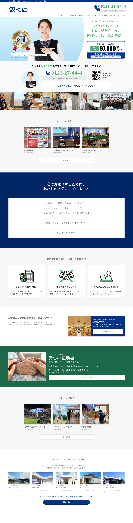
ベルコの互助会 (87, 377)
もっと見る (66, 160)
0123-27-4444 (67, 73)
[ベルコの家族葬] (19, 10)
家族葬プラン (107, 331)
